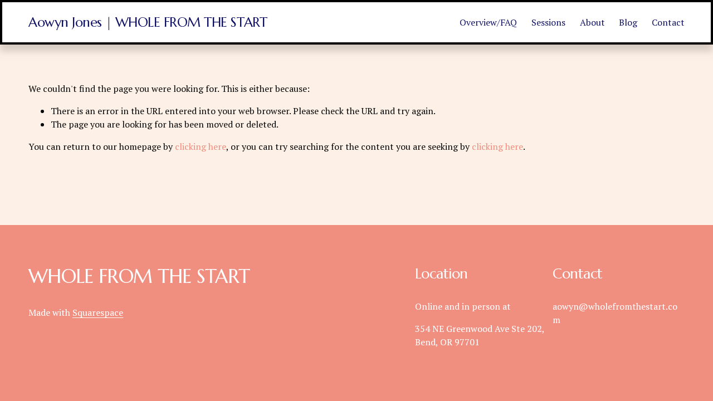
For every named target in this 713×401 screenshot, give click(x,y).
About (592, 22)
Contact (668, 22)
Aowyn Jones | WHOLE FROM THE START (147, 22)
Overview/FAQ (488, 22)
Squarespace (97, 312)
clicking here (200, 146)
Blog (628, 22)
